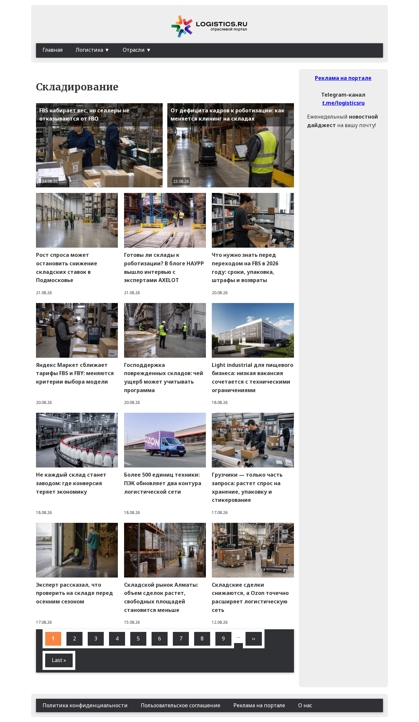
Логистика (89, 49)
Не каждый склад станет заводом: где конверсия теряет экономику (71, 483)
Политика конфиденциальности (85, 705)
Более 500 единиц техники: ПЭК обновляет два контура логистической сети (162, 483)
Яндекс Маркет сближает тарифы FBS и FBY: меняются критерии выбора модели (75, 373)
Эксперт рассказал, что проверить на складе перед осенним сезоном (74, 593)
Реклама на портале (343, 78)
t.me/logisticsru (343, 102)
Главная (53, 49)
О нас (305, 705)
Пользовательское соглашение (180, 705)
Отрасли (134, 49)
